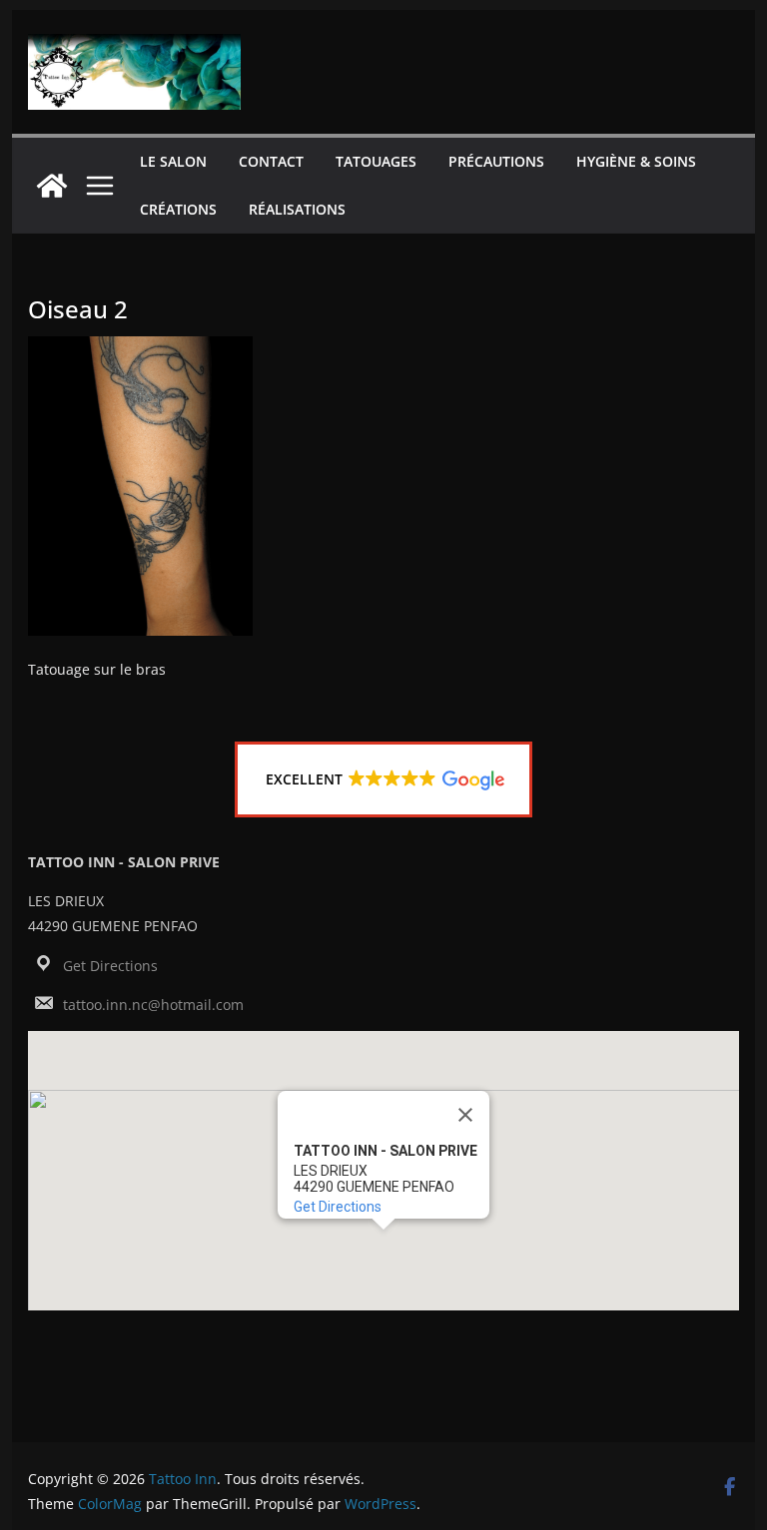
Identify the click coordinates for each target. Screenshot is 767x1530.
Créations (178, 209)
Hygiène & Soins (636, 161)
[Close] (465, 1115)
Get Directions (110, 965)
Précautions (496, 161)
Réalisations (297, 209)
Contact (271, 161)
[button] (384, 779)
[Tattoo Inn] (52, 186)
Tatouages (376, 161)
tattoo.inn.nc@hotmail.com (153, 1004)
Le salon (173, 161)
